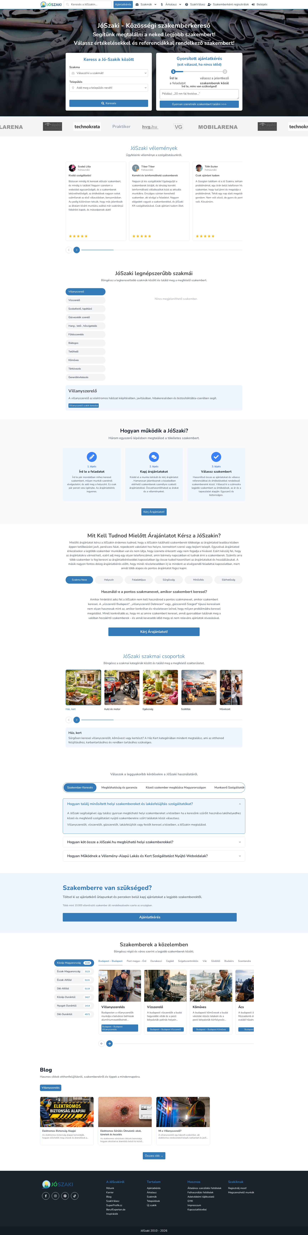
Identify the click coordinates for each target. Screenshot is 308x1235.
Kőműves (73, 360)
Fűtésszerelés (76, 334)
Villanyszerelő (76, 291)
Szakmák (152, 1196)
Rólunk (110, 1188)
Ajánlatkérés (149, 917)
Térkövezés (74, 368)
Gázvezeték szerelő (79, 317)
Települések (153, 1201)
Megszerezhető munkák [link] (241, 1192)
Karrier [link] (110, 1192)
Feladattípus (139, 579)
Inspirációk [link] (112, 1214)
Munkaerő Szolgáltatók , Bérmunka (237, 787)
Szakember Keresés (80, 787)
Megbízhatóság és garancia (119, 787)
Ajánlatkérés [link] (154, 1188)
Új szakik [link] (151, 1205)
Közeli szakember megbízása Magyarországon (176, 787)
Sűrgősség (169, 579)
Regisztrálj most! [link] (237, 1188)
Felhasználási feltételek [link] (200, 1192)
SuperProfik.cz (114, 1205)
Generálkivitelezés (78, 377)
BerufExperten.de (115, 1209)
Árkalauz (151, 1192)
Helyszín (109, 579)
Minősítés (198, 579)
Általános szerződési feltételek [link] (204, 1188)
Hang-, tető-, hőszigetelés (82, 326)
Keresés (111, 103)
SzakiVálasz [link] (112, 1201)
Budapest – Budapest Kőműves (211, 1029)
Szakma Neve (79, 579)
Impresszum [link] (194, 1205)
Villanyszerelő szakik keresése (83, 405)
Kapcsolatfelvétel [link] (197, 1209)
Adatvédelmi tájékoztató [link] (201, 1196)
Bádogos (73, 343)
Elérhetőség (228, 579)
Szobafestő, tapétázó (80, 308)
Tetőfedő (73, 351)
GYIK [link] (190, 1201)
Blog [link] (108, 1196)
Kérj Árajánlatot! (154, 512)
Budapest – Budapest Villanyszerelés (112, 1028)
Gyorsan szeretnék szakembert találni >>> (199, 104)
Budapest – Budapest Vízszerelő (165, 1029)
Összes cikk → (154, 1156)
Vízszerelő (74, 300)
